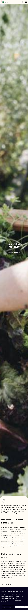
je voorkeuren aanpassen (7, 596)
